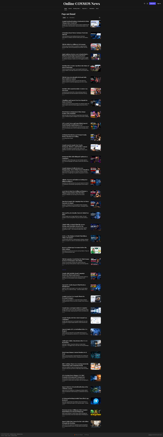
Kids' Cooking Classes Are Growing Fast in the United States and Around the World (75, 364)
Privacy (6, 435)
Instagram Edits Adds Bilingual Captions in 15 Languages (75, 157)
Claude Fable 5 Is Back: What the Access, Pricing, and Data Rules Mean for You (73, 225)
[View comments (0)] (72, 29)
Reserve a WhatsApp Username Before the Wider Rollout (74, 248)
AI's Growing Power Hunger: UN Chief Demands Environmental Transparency (73, 376)
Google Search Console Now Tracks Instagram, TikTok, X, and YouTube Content (74, 146)
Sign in (159, 3)
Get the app (86, 434)
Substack (150, 434)
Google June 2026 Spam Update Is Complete (74, 308)
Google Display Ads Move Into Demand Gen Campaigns (74, 318)
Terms (9, 435)
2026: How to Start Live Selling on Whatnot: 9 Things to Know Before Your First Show (74, 192)
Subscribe (152, 3)
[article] (81, 25)
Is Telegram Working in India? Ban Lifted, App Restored (75, 399)
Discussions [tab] (72, 17)
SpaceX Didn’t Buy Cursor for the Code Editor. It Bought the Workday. (75, 422)
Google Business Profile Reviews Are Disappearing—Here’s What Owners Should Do (75, 169)
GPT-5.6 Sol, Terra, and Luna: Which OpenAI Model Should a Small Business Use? (74, 124)
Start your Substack (79, 434)
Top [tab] (67, 17)
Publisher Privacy (13, 434)
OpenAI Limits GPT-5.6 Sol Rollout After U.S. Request (74, 330)
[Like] (63, 40)
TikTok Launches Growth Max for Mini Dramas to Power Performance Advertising (75, 259)
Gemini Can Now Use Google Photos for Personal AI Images (73, 297)
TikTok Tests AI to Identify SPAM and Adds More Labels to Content (74, 78)
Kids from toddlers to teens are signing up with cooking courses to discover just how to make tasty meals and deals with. (75, 368)
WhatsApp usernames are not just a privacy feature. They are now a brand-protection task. (75, 251)
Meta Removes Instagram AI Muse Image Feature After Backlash (74, 112)
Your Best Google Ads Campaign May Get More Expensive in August (75, 202)
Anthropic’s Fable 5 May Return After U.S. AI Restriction (74, 341)
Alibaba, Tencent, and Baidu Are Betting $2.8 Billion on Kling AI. (74, 180)
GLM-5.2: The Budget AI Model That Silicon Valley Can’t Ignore (74, 236)
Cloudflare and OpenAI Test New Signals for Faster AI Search (74, 101)
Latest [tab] (64, 17)
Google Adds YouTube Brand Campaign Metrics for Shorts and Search (73, 274)
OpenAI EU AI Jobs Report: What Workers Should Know (74, 285)
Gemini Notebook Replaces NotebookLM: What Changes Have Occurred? (75, 22)
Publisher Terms (20, 434)
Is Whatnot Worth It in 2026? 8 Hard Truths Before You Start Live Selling (74, 135)
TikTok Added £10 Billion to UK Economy (74, 44)
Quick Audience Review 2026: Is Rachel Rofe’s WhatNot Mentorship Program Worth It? (75, 55)
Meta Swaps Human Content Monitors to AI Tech (74, 353)
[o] (95, 56)
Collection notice (14, 435)
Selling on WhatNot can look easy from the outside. (73, 194)
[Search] (144, 3)
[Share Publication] (147, 3)
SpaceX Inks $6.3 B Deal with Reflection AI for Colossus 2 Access (75, 387)
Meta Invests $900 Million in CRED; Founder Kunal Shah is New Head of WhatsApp (75, 410)
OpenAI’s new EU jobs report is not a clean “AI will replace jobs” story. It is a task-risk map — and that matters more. (74, 289)
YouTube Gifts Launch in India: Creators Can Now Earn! (74, 89)
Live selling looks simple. (67, 138)
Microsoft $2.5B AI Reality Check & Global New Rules (75, 213)
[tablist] (68, 17)
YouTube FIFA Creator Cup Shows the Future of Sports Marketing (75, 66)
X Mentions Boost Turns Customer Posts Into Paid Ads (75, 33)
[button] (66, 8)
